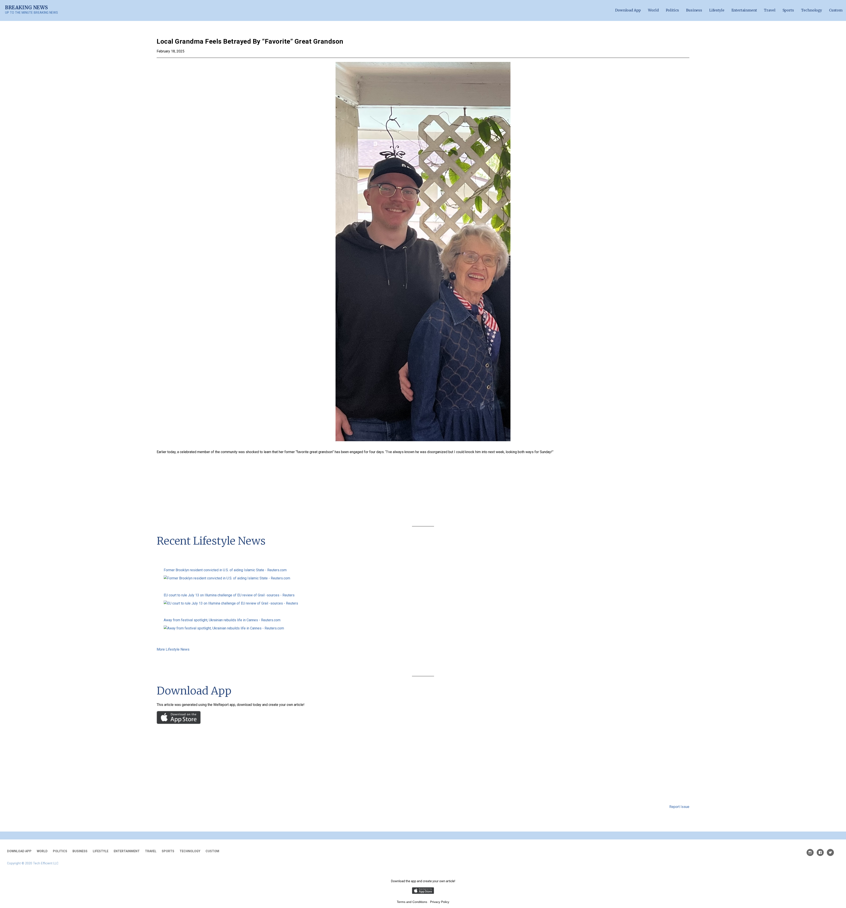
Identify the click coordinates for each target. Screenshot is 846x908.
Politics (672, 10)
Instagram (810, 852)
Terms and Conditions (412, 902)
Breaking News (26, 7)
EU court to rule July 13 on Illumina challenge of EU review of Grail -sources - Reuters (229, 595)
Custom (835, 10)
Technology (811, 10)
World (653, 10)
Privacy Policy (439, 902)
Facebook (820, 852)
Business (694, 10)
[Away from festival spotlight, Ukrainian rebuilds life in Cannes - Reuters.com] (423, 628)
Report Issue (679, 807)
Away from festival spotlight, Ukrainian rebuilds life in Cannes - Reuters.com (222, 620)
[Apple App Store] (179, 723)
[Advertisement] (423, 491)
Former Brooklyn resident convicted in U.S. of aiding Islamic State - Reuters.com (225, 570)
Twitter (830, 852)
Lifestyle (716, 10)
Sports (788, 10)
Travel (769, 10)
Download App (628, 10)
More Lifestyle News (173, 649)
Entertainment (744, 10)
